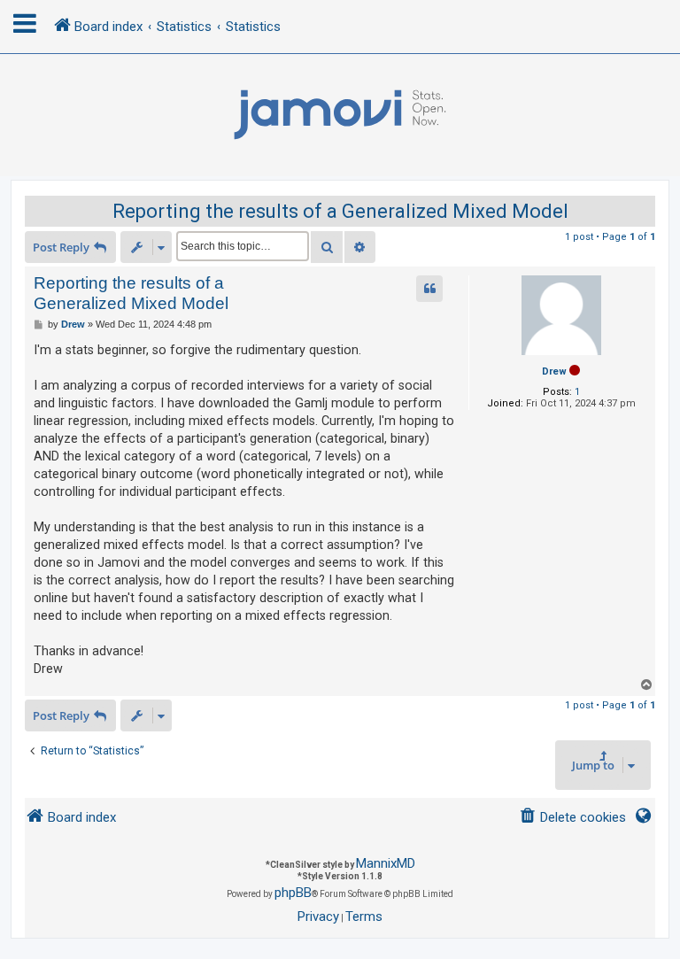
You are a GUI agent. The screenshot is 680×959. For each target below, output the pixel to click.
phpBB (293, 893)
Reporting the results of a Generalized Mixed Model (340, 211)
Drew (554, 371)
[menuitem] (572, 817)
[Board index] (340, 115)
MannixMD (385, 863)
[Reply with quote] (429, 288)
